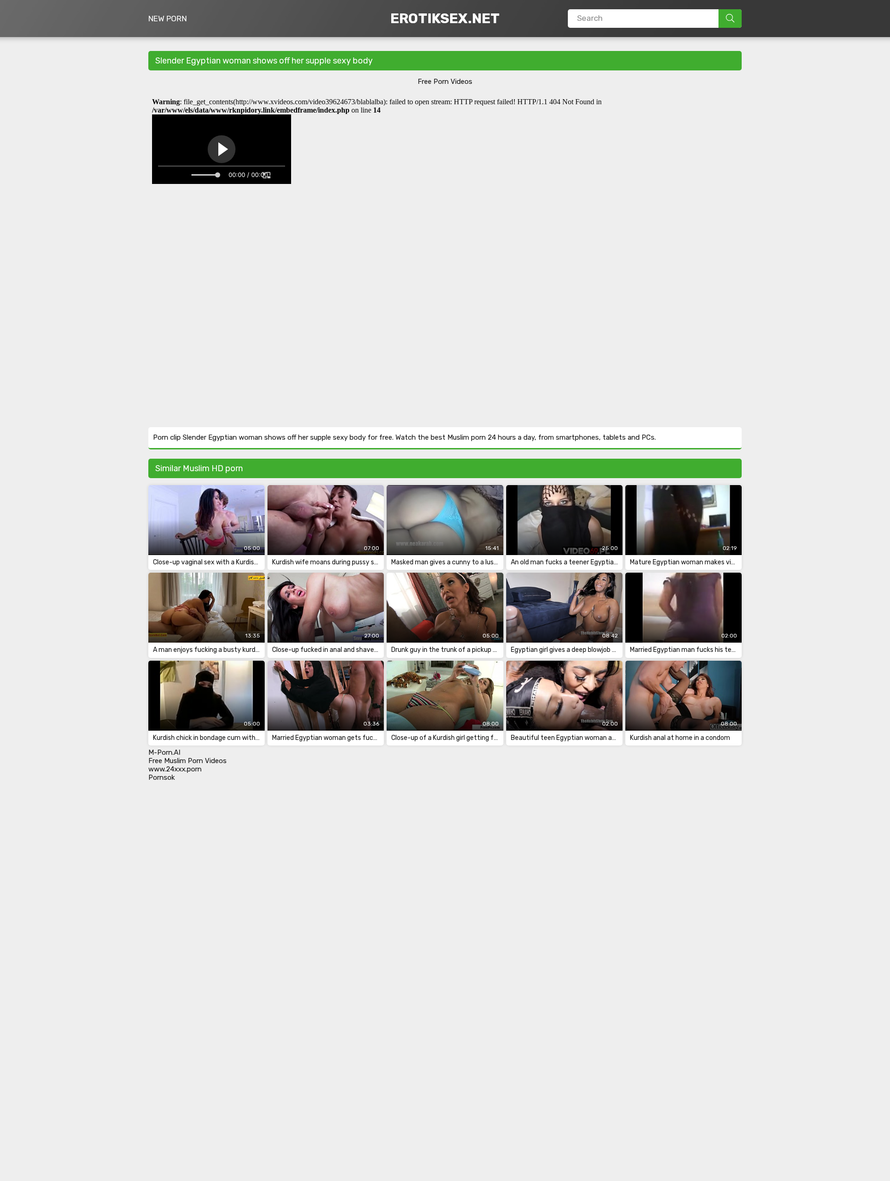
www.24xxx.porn (175, 769)
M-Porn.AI (164, 752)
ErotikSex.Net (445, 18)
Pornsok (161, 777)
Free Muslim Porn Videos (187, 761)
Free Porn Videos (445, 81)
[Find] (730, 18)
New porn (167, 18)
